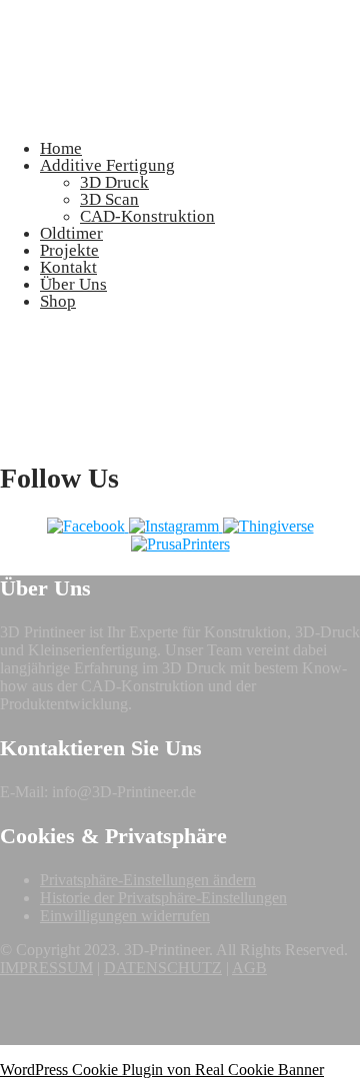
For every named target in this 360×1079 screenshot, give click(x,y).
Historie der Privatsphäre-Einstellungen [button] (163, 897)
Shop (58, 301)
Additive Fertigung (107, 165)
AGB (249, 967)
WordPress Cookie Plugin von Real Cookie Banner (162, 1069)
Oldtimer (71, 233)
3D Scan (109, 199)
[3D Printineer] (50, 114)
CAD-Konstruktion (147, 216)
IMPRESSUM (46, 967)
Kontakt (68, 267)
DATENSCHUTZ (163, 967)
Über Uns (73, 284)
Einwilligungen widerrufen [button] (125, 915)
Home (61, 148)
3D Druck (114, 182)
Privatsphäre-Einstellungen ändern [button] (148, 879)
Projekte (69, 250)
